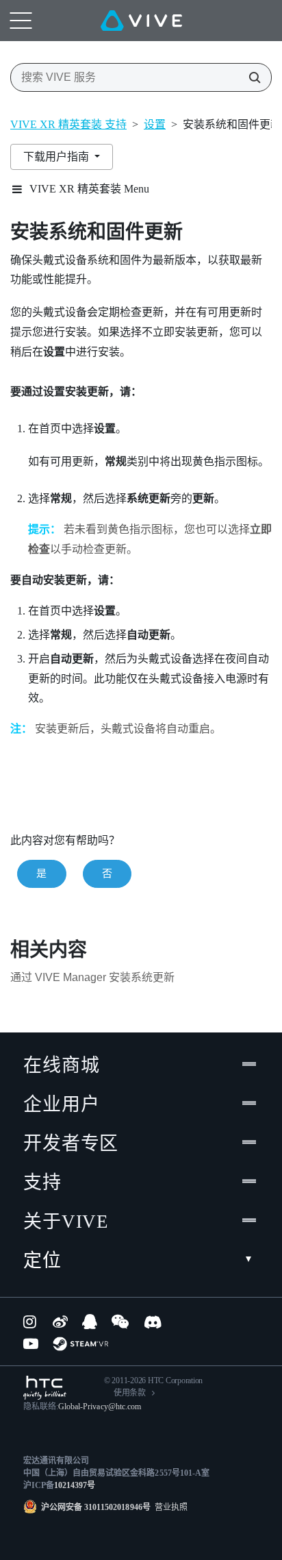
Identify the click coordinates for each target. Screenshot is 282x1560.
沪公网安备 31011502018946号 (96, 1507)
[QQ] (89, 1321)
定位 (42, 1260)
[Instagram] (30, 1321)
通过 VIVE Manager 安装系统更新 (92, 977)
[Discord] (153, 1321)
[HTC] (44, 1388)
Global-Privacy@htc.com (99, 1406)
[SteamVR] (80, 1344)
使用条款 (130, 1393)
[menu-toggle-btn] (20, 20)
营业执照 (169, 1507)
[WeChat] (120, 1321)
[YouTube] (30, 1343)
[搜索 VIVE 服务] (250, 77)
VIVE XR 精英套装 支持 (68, 124)
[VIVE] (141, 20)
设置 (155, 124)
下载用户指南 (57, 156)
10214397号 (74, 1485)
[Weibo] (60, 1321)
